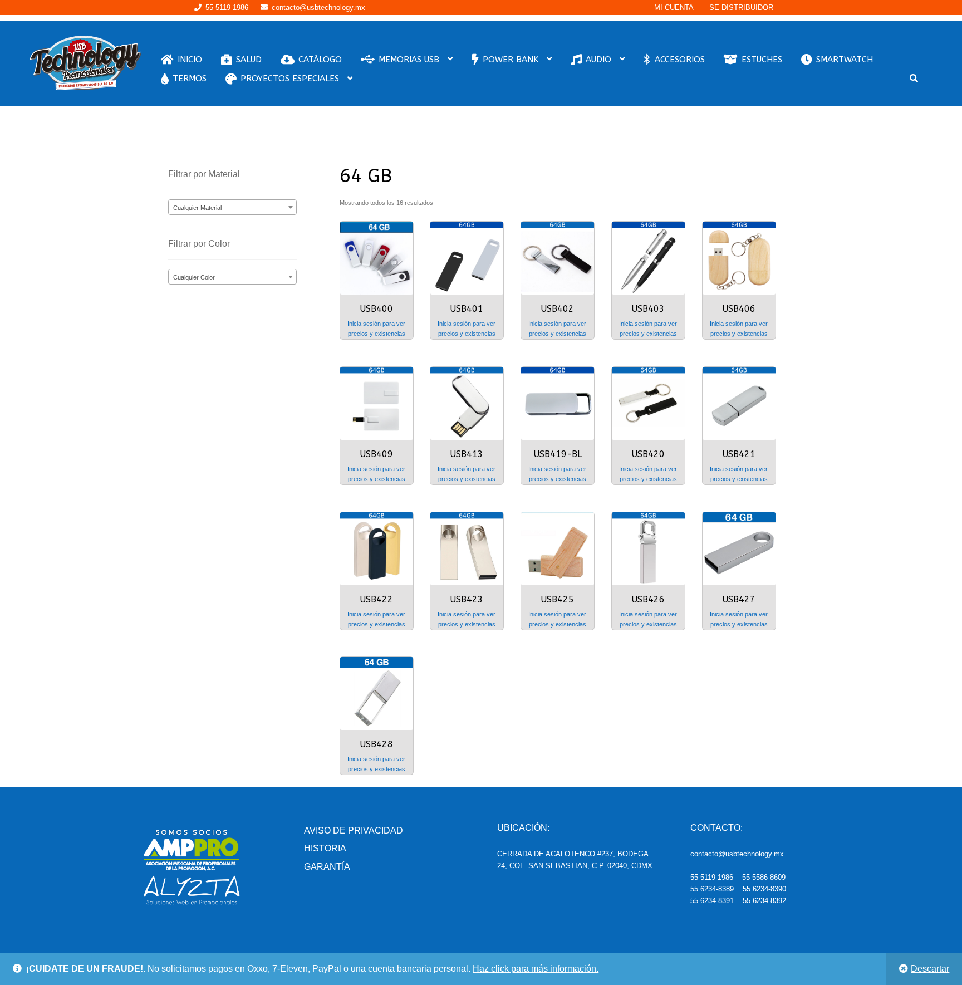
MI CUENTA (674, 7)
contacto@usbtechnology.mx (318, 7)
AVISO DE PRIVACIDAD (353, 830)
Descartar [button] (930, 968)
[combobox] (232, 207)
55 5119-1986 (226, 7)
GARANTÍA (327, 866)
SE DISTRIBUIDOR (741, 7)
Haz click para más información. (535, 968)
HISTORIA (325, 848)
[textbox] (232, 207)
